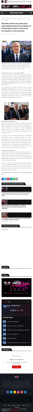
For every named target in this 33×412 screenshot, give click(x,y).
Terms (28, 405)
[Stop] (13, 310)
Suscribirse (16, 367)
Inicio (3, 17)
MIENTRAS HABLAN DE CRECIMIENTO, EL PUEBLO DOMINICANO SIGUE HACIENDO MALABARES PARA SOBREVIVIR (14, 207)
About (9, 405)
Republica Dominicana (14, 410)
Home (5, 405)
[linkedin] (25, 392)
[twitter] (11, 392)
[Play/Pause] (11, 310)
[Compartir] (22, 310)
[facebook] (7, 392)
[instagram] (18, 392)
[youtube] (22, 392)
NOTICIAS (7, 17)
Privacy (18, 405)
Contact (13, 405)
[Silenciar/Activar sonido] (16, 310)
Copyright (17, 407)
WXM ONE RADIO (16, 13)
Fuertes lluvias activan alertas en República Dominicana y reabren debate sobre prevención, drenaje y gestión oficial (16, 194)
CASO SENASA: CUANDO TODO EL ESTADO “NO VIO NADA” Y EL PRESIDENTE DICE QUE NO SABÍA (16, 219)
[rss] (15, 392)
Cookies (23, 405)
